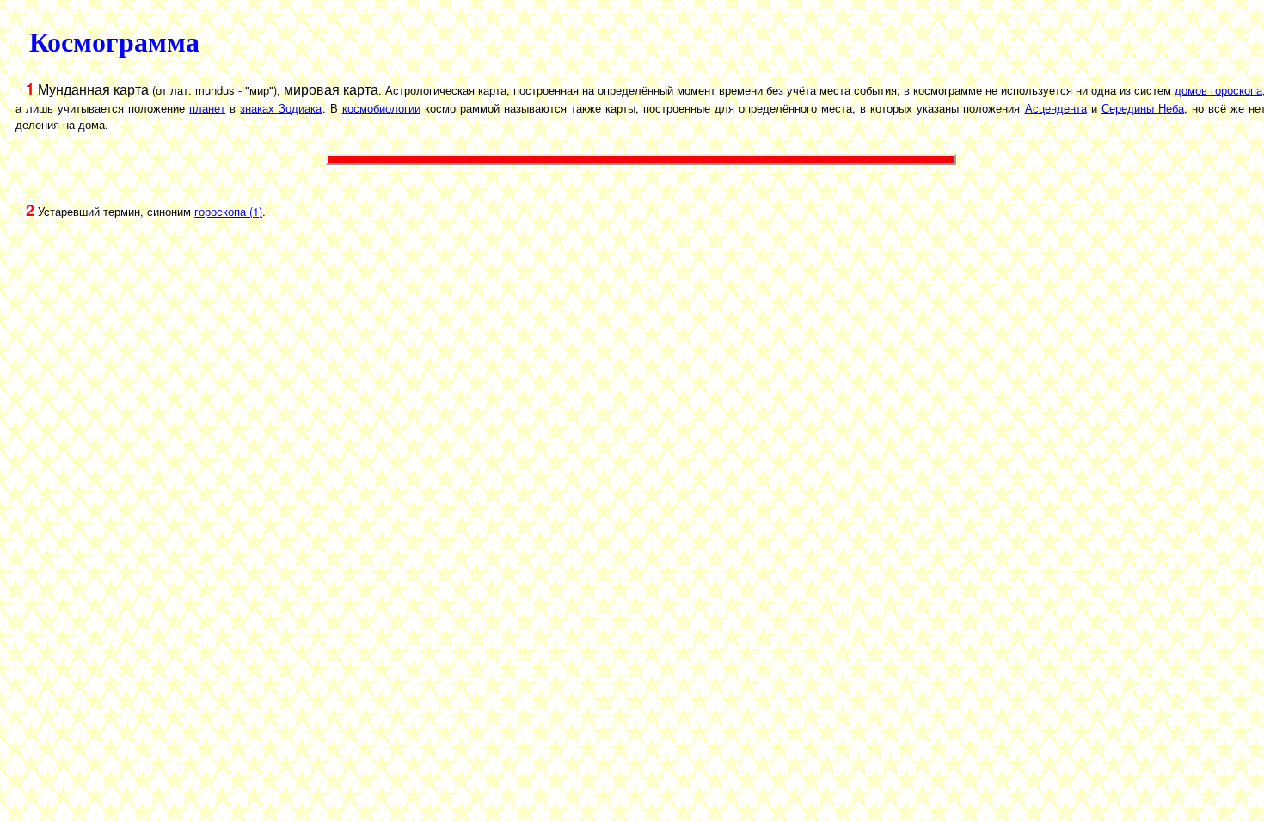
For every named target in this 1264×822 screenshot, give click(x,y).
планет (207, 108)
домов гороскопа (1218, 90)
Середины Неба (1142, 108)
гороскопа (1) (228, 211)
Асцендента (1056, 108)
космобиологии (381, 108)
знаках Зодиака (281, 108)
